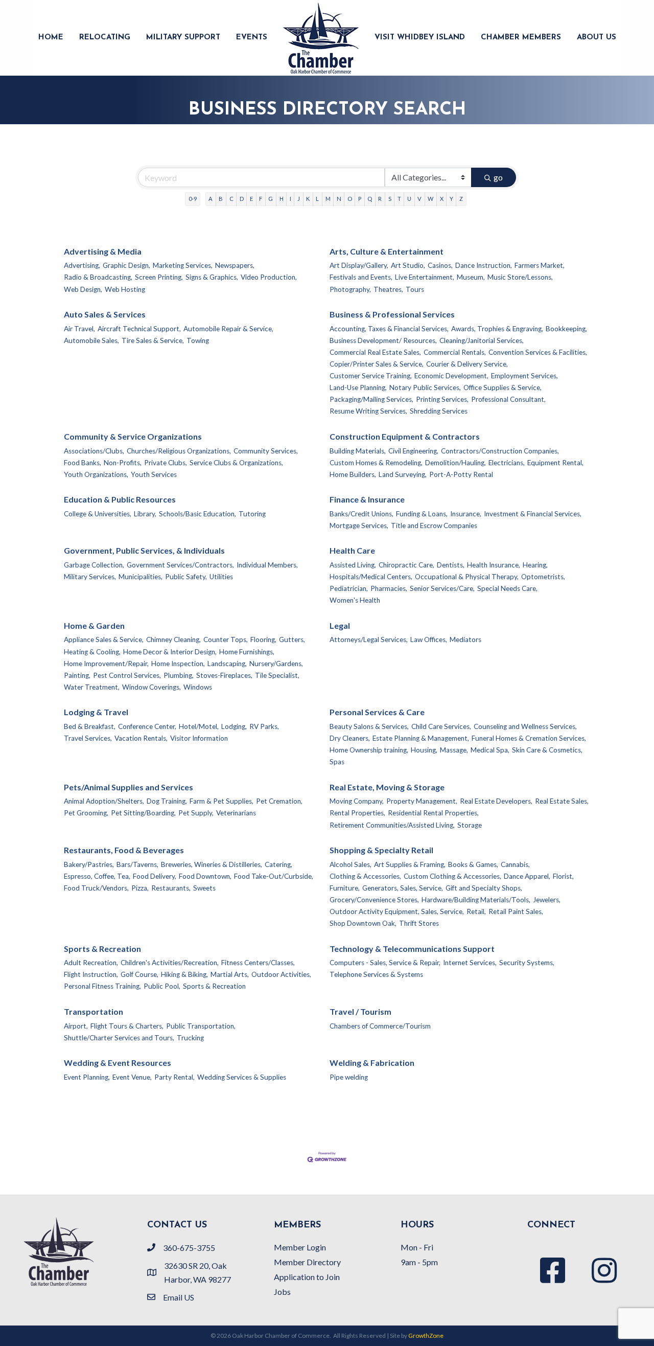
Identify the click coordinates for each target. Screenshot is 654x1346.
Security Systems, (526, 963)
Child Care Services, (441, 726)
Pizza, (140, 888)
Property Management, (421, 801)
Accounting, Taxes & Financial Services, (389, 329)
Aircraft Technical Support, (139, 329)
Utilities (221, 577)
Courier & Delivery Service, (467, 364)
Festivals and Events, (361, 277)
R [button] (380, 198)
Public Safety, (186, 577)
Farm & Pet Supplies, (221, 801)
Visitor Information (199, 738)
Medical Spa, (490, 750)
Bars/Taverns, (137, 864)
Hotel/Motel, (199, 726)
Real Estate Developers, (496, 801)
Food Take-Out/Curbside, (273, 876)
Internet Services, (470, 963)
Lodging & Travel (96, 712)
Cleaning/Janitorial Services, (481, 340)
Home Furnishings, (246, 652)
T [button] (399, 198)
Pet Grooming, (86, 813)
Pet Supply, (196, 813)
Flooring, (263, 639)
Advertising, (82, 265)
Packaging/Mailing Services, (371, 399)
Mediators (465, 639)
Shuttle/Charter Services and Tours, (119, 1038)
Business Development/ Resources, (383, 340)
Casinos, (440, 265)
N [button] (339, 198)
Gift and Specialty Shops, (484, 888)
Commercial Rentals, (455, 352)
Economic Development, (451, 376)
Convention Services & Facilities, (537, 352)
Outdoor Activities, (281, 974)
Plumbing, (179, 675)
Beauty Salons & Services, (369, 726)
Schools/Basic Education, (197, 514)
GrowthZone (425, 1335)
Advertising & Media (103, 251)
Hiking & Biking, (184, 974)
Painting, (77, 675)
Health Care (352, 550)
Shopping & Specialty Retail (381, 850)
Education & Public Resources (120, 499)
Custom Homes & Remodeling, (376, 463)
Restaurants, (171, 888)
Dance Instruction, (483, 265)
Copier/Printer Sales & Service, (377, 364)
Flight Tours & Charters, (127, 1026)
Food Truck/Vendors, (96, 888)
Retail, (476, 911)
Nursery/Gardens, (276, 663)
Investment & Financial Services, (532, 514)
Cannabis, (515, 864)
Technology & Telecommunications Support (412, 948)
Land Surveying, (403, 474)
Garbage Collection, (94, 565)
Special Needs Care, (507, 588)
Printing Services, (442, 399)
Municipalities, (140, 577)
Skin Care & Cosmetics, (547, 750)
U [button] (409, 198)
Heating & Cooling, (92, 652)
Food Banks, (82, 463)
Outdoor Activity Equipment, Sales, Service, (397, 911)
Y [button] (451, 198)
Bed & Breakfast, (89, 726)
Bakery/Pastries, (89, 864)
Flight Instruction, (91, 974)
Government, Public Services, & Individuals (144, 550)
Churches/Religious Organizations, (179, 451)
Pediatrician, (349, 588)
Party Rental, (174, 1077)
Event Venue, (132, 1077)
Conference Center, (147, 726)
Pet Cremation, (279, 801)
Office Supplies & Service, (502, 387)
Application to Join (307, 1277)
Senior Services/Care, (442, 588)
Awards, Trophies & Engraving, (497, 329)
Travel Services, (88, 738)
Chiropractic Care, (406, 565)
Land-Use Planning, (358, 387)
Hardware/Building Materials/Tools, (476, 900)
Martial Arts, (230, 974)
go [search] (498, 177)
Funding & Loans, (422, 514)
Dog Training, (167, 801)
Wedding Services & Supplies (241, 1077)
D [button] (242, 198)
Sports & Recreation (102, 948)
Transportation (93, 1011)
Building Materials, (358, 451)
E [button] (251, 198)
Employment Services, (524, 376)
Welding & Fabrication (372, 1062)
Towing (197, 340)
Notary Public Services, (425, 387)
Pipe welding (349, 1077)
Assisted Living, (353, 565)
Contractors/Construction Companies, (500, 451)
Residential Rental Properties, (433, 813)
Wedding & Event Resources (117, 1062)
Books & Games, (473, 864)
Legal (340, 625)
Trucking (190, 1038)
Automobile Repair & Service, (228, 329)
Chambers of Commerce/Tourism (380, 1026)
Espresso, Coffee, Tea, (97, 876)
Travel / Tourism (360, 1011)
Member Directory (307, 1262)
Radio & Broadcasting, (98, 277)
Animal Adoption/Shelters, (104, 801)
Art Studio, (408, 265)
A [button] (210, 198)
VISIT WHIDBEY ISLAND (420, 37)
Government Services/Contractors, (180, 565)
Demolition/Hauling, (455, 463)
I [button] (290, 198)
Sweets (204, 888)
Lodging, (234, 726)
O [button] (349, 198)
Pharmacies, (388, 588)
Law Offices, (428, 639)
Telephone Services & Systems (376, 974)
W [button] (430, 198)
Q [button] (369, 198)
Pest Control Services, (127, 675)
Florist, (563, 876)
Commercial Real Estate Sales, (375, 352)
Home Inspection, (178, 663)
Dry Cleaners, (350, 738)
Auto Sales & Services (105, 314)
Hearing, (535, 565)
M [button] (328, 198)
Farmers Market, (540, 265)
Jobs (282, 1291)
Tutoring (252, 514)
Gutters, (292, 639)
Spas (337, 762)
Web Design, (83, 289)
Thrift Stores (419, 923)
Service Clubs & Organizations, (236, 463)
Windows (197, 687)
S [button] (389, 198)
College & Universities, (97, 514)
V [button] (419, 198)
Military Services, (90, 577)
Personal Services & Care (377, 712)
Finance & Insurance (367, 499)
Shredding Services (439, 411)
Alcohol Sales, (350, 864)
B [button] (221, 198)
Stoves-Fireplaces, (224, 675)
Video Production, (269, 277)
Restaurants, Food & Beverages (124, 850)
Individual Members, (267, 565)
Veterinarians (236, 813)
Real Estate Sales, (562, 801)
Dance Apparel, (527, 876)
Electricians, (506, 463)
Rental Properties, (357, 813)
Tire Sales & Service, (153, 340)
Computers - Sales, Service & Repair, (385, 963)
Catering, (278, 864)
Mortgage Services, (359, 525)
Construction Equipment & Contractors (405, 436)
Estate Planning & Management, (420, 738)
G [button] (270, 198)
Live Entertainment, (424, 277)
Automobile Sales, (91, 340)
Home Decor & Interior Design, (170, 652)
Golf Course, (139, 974)
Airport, (76, 1026)
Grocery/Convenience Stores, (374, 900)
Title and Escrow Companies (434, 525)
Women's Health (355, 600)
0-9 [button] (193, 198)
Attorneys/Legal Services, (369, 639)
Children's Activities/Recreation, (170, 963)
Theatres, (388, 289)
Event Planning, (87, 1077)
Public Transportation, (201, 1026)
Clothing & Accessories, (365, 876)
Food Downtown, (205, 876)
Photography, (350, 289)
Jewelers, (546, 900)
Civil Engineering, (413, 451)
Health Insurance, (493, 565)
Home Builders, (353, 474)
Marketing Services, (183, 265)
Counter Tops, (225, 639)
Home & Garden (94, 625)
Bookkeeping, (566, 329)
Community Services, (265, 451)
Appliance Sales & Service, (104, 639)
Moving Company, (357, 801)
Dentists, (450, 565)
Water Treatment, (92, 687)
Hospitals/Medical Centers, (371, 577)
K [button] (308, 198)
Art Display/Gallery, (359, 265)
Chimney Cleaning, (173, 639)
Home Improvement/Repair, (106, 663)
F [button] (260, 198)
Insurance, (465, 514)
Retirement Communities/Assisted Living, (392, 825)
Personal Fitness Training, (102, 986)
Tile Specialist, (277, 675)
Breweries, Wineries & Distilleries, (211, 864)
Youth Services (154, 474)
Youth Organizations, (96, 474)
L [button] (317, 198)
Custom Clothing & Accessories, (452, 876)
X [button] (441, 198)
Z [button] (461, 198)
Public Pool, (162, 986)
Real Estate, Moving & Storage (387, 787)
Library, (145, 514)
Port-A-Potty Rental (461, 474)
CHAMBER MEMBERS (521, 37)
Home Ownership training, (369, 750)
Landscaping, (227, 663)
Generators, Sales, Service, (402, 888)
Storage (469, 825)
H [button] (281, 198)
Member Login (300, 1247)
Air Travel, (79, 329)
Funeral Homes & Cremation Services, (529, 738)
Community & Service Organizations (133, 436)
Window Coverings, (151, 687)
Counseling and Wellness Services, (525, 726)
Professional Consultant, (508, 399)
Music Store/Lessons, (520, 277)
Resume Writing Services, (368, 411)
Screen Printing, (159, 277)
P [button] (359, 198)
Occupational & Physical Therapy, (467, 577)
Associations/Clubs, (94, 451)
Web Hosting (125, 289)
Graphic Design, (126, 265)
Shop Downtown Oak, (363, 923)
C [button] (231, 198)
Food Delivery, (154, 876)
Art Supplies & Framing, (410, 864)
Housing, (424, 750)
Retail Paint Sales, (515, 911)
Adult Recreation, (91, 963)
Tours (415, 289)
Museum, (471, 277)
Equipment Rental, (555, 463)
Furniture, (345, 888)
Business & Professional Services (392, 314)
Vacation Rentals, (141, 738)
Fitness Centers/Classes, (258, 963)
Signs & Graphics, (211, 277)
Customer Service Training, (371, 376)
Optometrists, (543, 577)
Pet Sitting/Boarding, (143, 813)
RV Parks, (264, 726)
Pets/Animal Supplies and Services (128, 787)
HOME (50, 37)
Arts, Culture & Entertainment (386, 251)
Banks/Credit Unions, (361, 514)
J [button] (298, 198)
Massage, (454, 750)
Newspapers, (234, 265)
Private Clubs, (165, 463)
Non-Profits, (123, 463)
